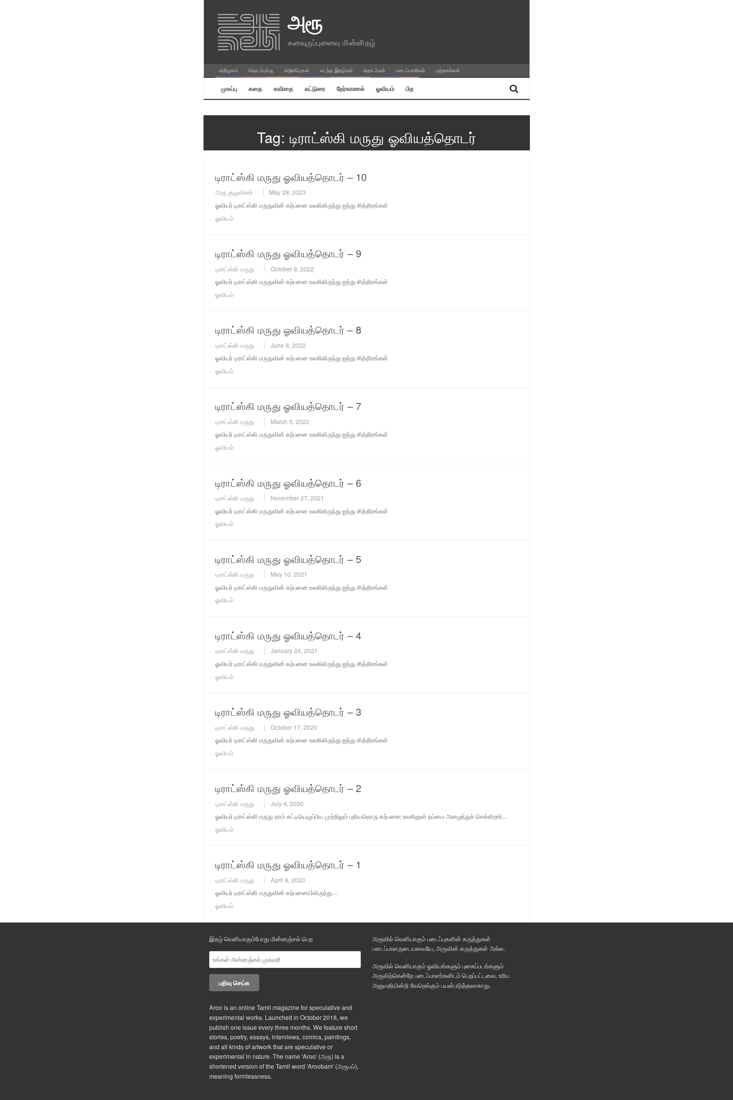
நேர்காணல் (351, 88)
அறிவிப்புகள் (296, 70)
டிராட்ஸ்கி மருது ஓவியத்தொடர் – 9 (288, 253)
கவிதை (283, 88)
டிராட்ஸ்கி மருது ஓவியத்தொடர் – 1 (288, 864)
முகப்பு (229, 88)
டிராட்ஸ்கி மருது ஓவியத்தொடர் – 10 (291, 176)
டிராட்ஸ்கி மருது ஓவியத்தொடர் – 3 (288, 711)
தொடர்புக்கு (261, 70)
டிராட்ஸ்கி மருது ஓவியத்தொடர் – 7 (288, 405)
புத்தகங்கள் (448, 70)
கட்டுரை (315, 88)
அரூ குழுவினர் (234, 192)
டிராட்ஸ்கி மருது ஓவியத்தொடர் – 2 (288, 788)
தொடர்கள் (374, 70)
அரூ (305, 21)
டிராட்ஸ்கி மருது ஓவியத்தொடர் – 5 (288, 559)
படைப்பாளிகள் (410, 70)
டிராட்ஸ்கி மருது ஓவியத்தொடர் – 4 (288, 635)
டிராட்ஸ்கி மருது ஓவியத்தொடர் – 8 (288, 329)
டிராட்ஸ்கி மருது (234, 269)
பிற (409, 88)
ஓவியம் (385, 88)
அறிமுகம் (228, 70)
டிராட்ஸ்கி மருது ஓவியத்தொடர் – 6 (288, 482)
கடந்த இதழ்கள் (336, 70)
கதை (255, 88)
